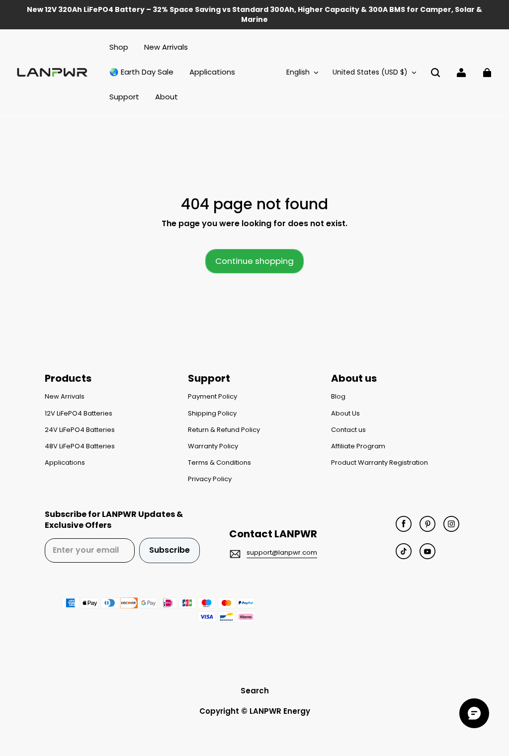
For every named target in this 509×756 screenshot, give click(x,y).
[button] (435, 73)
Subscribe (169, 550)
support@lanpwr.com (282, 552)
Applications (65, 462)
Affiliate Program (358, 446)
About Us (345, 413)
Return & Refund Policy (224, 429)
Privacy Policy (210, 479)
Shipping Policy (212, 413)
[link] (124, 97)
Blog (338, 396)
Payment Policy (212, 396)
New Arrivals (65, 396)
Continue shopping (254, 261)
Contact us (348, 429)
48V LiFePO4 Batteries (80, 446)
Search (255, 690)
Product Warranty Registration (379, 462)
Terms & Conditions (219, 462)
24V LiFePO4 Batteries (80, 429)
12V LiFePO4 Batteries (78, 413)
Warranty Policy (213, 446)
